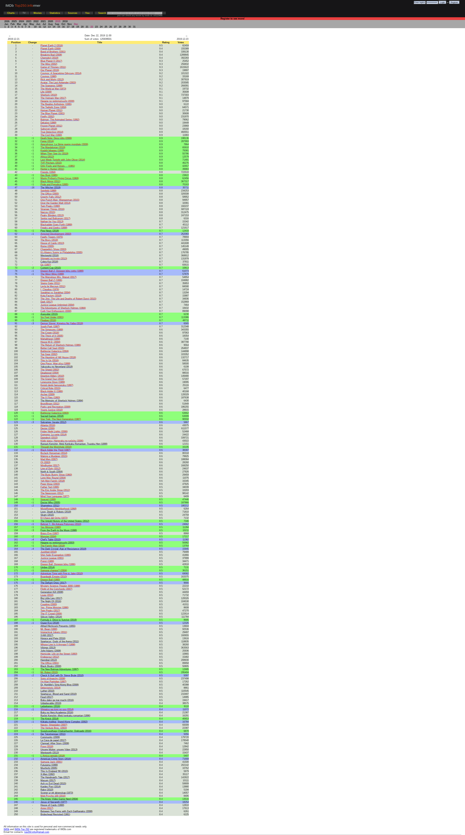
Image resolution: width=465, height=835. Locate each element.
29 (125, 26)
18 (73, 26)
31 (134, 26)
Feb (12, 24)
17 (68, 26)
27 (115, 26)
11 (40, 26)
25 (106, 26)
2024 (21, 21)
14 (54, 26)
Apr (25, 24)
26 (111, 26)
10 (35, 26)
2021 (43, 21)
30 (130, 26)
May (32, 24)
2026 (7, 21)
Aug (50, 24)
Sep (57, 24)
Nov (69, 24)
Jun (38, 24)
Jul (44, 24)
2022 (36, 21)
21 (87, 26)
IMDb (6, 829)
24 (101, 26)
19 (78, 26)
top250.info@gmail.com (36, 832)
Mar (19, 24)
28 (120, 26)
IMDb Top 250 (22, 829)
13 (49, 26)
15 (59, 26)
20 (82, 26)
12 (44, 26)
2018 (65, 21)
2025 (14, 21)
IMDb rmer (22, 5)
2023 (28, 21)
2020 (50, 21)
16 (63, 26)
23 (96, 26)
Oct (63, 24)
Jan (6, 24)
